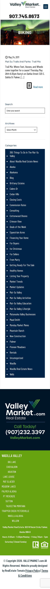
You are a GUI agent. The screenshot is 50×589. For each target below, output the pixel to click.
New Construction (18, 336)
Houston (12, 471)
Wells (12, 374)
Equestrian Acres (17, 232)
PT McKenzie (9, 496)
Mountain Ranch (17, 330)
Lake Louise (8, 476)
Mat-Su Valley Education (20, 303)
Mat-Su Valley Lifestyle (20, 308)
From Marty (15, 259)
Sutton (9, 501)
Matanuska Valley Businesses (23, 314)
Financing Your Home (19, 237)
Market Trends (16, 281)
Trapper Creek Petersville (15, 511)
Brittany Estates (17, 183)
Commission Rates (18, 205)
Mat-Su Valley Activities (20, 297)
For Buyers (14, 243)
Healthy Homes (16, 270)
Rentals (13, 352)
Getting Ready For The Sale (22, 265)
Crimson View (16, 221)
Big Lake (12, 462)
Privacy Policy (32, 570)
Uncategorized (16, 358)
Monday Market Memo (19, 325)
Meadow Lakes (9, 486)
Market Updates (17, 287)
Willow (15, 520)
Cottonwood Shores (18, 216)
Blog (12, 177)
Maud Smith (15, 319)
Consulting (14, 210)
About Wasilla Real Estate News (24, 161)
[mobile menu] (45, 6)
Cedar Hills (14, 194)
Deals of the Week (18, 226)
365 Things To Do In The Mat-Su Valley (24, 154)
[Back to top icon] (44, 583)
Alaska (12, 166)
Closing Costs (16, 199)
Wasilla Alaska (15, 515)
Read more (38, 86)
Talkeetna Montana (15, 506)
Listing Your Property (19, 276)
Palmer (13, 341)
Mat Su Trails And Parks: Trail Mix (23, 61)
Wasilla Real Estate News (21, 368)
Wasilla (13, 363)
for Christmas (16, 248)
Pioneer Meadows (18, 347)
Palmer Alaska (9, 491)
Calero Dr (14, 188)
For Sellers (14, 254)
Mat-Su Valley (16, 292)
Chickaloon (11, 466)
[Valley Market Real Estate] (25, 4)
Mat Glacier (9, 481)
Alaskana (14, 172)
